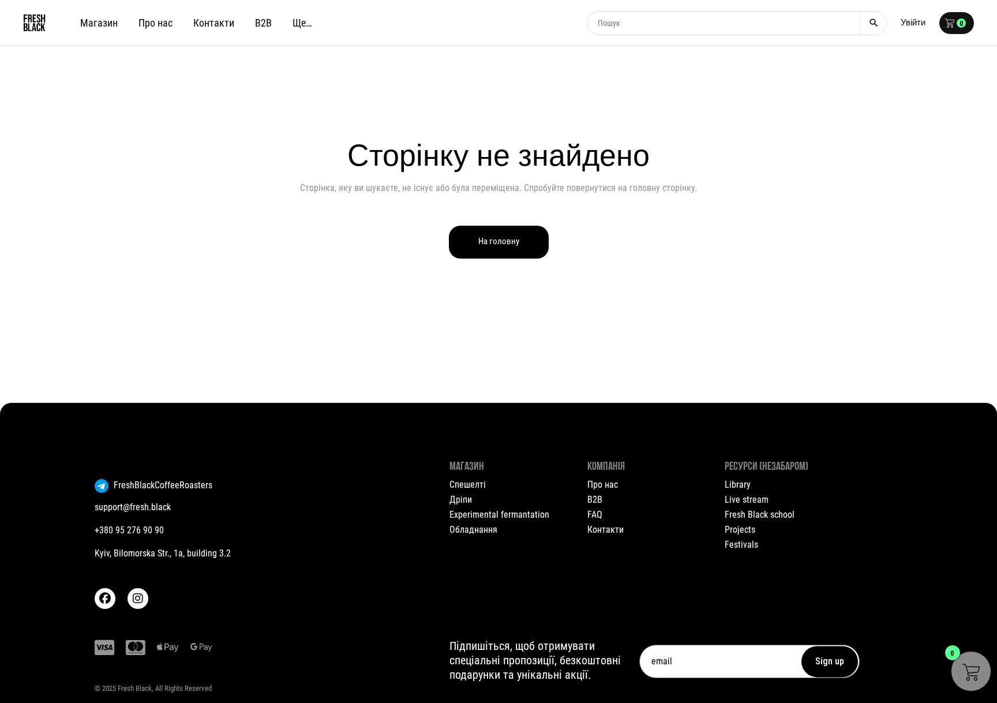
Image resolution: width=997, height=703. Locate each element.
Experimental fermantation (499, 514)
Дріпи (460, 499)
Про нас (602, 484)
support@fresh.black (133, 507)
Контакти (605, 529)
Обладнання (473, 529)
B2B (594, 499)
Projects (740, 529)
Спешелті (467, 484)
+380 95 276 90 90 (129, 530)
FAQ (594, 514)
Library (738, 484)
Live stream (747, 499)
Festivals (741, 544)
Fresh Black (135, 688)
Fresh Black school (759, 514)
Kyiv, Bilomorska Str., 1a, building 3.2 (163, 553)
